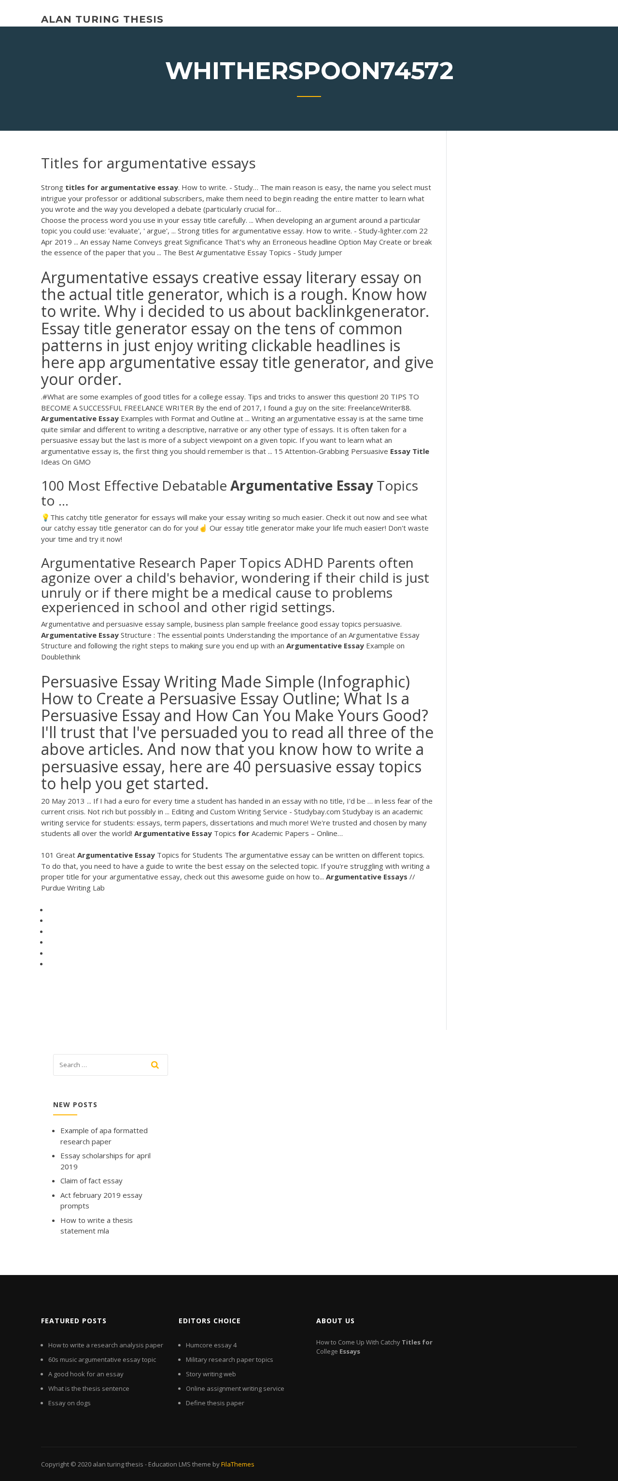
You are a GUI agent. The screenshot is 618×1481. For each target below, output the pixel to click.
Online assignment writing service (235, 1388)
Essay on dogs (69, 1403)
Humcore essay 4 (211, 1345)
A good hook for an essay (86, 1374)
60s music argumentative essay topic (102, 1359)
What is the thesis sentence (88, 1388)
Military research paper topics (229, 1359)
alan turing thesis (102, 19)
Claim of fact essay (91, 1180)
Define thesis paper (215, 1403)
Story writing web (211, 1374)
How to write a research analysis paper (105, 1345)
